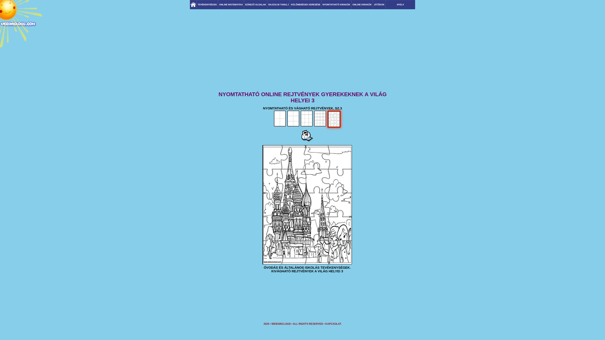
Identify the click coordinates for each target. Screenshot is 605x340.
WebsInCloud (281, 324)
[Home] (193, 4)
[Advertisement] (302, 66)
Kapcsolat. (333, 324)
